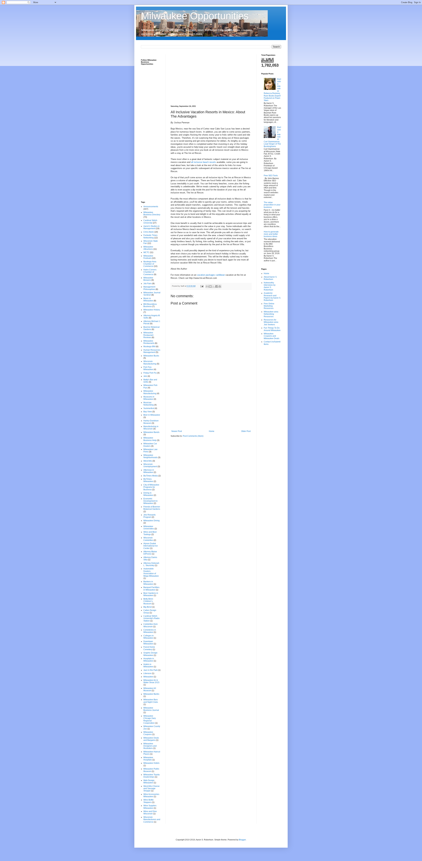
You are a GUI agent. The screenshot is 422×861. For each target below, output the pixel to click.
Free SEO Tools (271, 175)
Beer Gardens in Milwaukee (150, 594)
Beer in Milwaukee (151, 415)
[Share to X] (213, 286)
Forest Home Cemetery (149, 648)
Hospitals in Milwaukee (148, 659)
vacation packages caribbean (211, 275)
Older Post (246, 431)
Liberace (147, 673)
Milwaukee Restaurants (148, 342)
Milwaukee (148, 677)
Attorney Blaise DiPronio (150, 552)
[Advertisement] (211, 77)
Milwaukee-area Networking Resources (271, 314)
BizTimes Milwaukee (148, 480)
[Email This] (207, 286)
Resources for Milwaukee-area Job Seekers (271, 322)
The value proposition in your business (272, 204)
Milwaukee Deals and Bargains (151, 739)
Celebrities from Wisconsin (150, 625)
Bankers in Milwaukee (148, 582)
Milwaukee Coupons (148, 733)
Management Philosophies (149, 288)
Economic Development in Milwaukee (150, 501)
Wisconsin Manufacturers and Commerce (151, 819)
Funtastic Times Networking (150, 236)
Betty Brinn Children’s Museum (148, 601)
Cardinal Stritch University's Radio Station (151, 618)
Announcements (150, 206)
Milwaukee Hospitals (148, 758)
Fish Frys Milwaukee (148, 368)
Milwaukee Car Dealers (150, 444)
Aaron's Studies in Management (151, 227)
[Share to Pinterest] (219, 286)
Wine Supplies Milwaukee (149, 806)
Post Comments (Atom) (193, 436)
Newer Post (176, 431)
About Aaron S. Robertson (270, 278)
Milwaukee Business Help (149, 439)
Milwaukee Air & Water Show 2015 (151, 681)
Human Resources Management (151, 351)
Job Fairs (147, 283)
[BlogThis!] (210, 286)
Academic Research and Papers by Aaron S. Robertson (272, 296)
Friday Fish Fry (150, 373)
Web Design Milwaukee (148, 781)
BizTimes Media (150, 476)
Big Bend (147, 607)
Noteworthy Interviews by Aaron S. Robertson (269, 286)
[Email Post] (202, 286)
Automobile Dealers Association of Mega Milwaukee (151, 572)
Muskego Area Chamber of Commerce (149, 264)
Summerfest (148, 408)
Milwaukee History (151, 310)
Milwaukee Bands (151, 432)
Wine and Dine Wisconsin (150, 812)
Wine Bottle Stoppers (148, 801)
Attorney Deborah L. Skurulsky (151, 564)
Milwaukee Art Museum (149, 689)
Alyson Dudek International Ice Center (150, 545)
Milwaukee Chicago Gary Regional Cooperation (149, 719)
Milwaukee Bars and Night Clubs (150, 700)
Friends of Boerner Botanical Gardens (151, 508)
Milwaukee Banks (151, 694)
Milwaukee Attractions (148, 248)
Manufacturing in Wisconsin (150, 427)
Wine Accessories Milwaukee (151, 795)
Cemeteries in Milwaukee (149, 631)
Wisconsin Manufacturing (149, 362)
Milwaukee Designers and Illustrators (150, 746)
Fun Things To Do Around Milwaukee (272, 329)
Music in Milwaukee (148, 299)
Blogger (242, 840)
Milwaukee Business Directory (151, 213)
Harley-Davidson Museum (151, 422)
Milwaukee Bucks (151, 356)
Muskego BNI (149, 346)
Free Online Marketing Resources (269, 306)
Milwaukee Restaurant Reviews (148, 335)
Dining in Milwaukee (148, 494)
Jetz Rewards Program (149, 516)
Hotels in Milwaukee (148, 665)
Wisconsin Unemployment (150, 465)
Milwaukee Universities (148, 527)
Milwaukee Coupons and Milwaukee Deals (271, 336)
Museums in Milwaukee (148, 398)
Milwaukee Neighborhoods (150, 456)
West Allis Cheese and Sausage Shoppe (151, 788)
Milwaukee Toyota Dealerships (151, 775)
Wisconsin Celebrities (148, 539)
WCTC (146, 252)
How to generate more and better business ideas (271, 234)
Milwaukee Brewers (148, 279)
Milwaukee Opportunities (195, 15)
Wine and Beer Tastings (150, 533)
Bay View (147, 411)
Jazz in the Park (150, 670)
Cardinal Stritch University (150, 221)
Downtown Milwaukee (148, 642)
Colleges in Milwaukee (148, 636)
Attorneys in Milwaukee (148, 471)
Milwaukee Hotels (151, 763)
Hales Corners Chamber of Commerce (149, 272)
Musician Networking (148, 403)
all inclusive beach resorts (203, 162)
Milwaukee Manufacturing (149, 392)
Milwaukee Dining (151, 520)
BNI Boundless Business (150, 305)
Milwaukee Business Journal (151, 709)
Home (211, 431)
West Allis (147, 461)
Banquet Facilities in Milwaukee (151, 588)
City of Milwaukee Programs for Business (151, 487)
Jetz (145, 376)
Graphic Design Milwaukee (150, 654)
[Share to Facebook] (216, 286)
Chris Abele (148, 232)
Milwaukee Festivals (148, 257)
